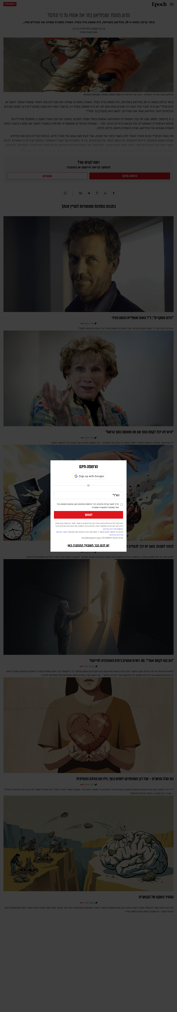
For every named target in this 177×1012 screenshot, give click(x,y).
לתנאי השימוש (61, 532)
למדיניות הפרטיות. (110, 529)
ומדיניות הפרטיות (116, 535)
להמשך (88, 515)
